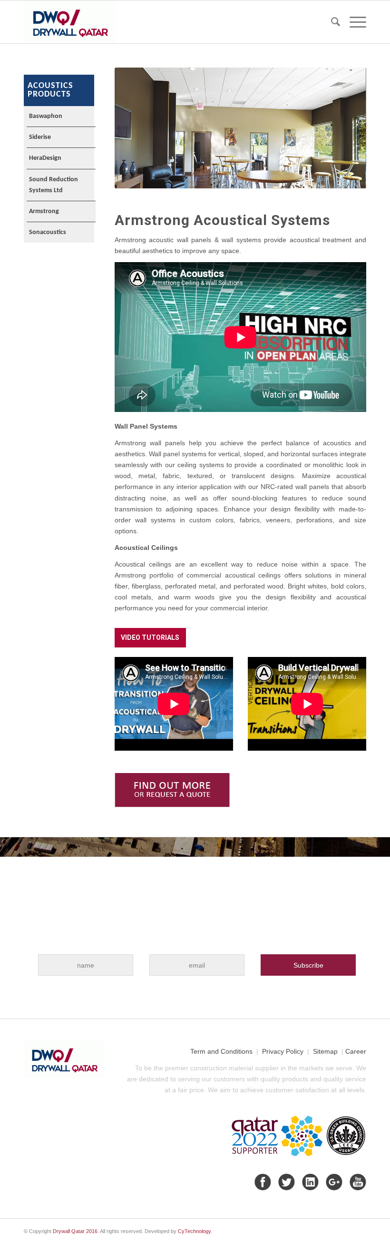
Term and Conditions (221, 1051)
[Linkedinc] (309, 1182)
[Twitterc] (285, 1182)
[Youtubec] (357, 1182)
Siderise (40, 137)
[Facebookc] (261, 1182)
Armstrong (44, 211)
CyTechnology (194, 1231)
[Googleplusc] (333, 1182)
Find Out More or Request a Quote (172, 790)
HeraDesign (45, 158)
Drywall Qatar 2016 (75, 1231)
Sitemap (325, 1051)
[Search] (331, 21)
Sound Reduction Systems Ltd (53, 185)
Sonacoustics (47, 232)
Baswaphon (45, 116)
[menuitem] (331, 21)
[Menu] (353, 21)
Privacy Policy (282, 1051)
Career (355, 1051)
